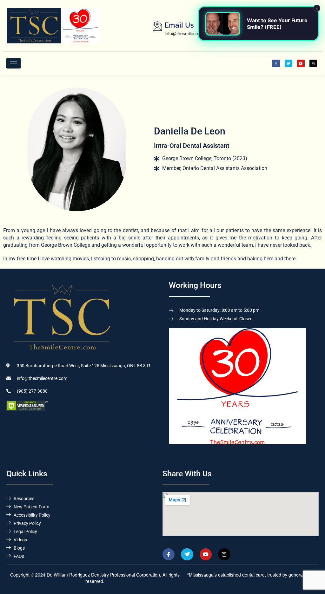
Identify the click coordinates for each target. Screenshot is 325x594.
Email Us (179, 25)
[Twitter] (288, 63)
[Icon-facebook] (276, 63)
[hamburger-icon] (13, 63)
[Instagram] (313, 63)
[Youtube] (301, 63)
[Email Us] (157, 26)
